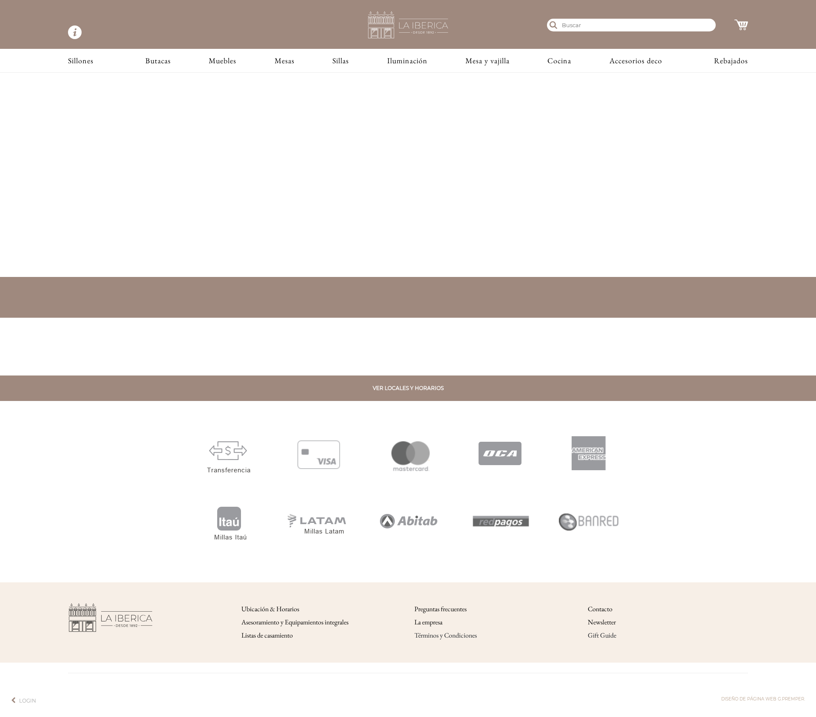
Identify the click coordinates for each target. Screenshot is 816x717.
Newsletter (602, 622)
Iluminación (407, 60)
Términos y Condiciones (445, 635)
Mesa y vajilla (487, 60)
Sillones (81, 60)
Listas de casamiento (267, 635)
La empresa (428, 622)
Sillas (340, 60)
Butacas (158, 60)
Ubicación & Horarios (270, 608)
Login (27, 700)
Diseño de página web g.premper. (763, 699)
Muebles (222, 60)
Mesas (285, 60)
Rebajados (731, 60)
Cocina (559, 60)
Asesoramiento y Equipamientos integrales (294, 622)
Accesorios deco (635, 60)
